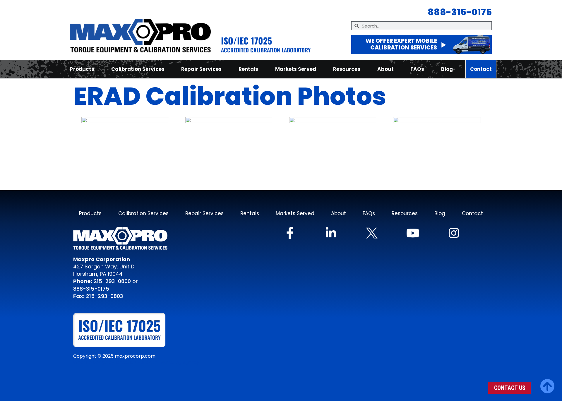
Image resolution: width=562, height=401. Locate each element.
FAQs (417, 69)
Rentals (248, 69)
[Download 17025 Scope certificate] (124, 330)
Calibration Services (138, 69)
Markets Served (295, 69)
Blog (447, 69)
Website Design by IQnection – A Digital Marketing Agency (136, 362)
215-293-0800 (111, 281)
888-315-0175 (91, 288)
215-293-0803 (104, 296)
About (385, 69)
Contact (481, 69)
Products (82, 69)
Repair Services (201, 69)
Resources (346, 69)
